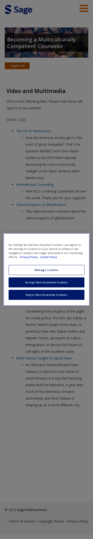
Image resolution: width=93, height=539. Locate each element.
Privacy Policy (29, 257)
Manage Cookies (46, 270)
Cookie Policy (48, 257)
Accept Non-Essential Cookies (46, 282)
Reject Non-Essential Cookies (46, 295)
